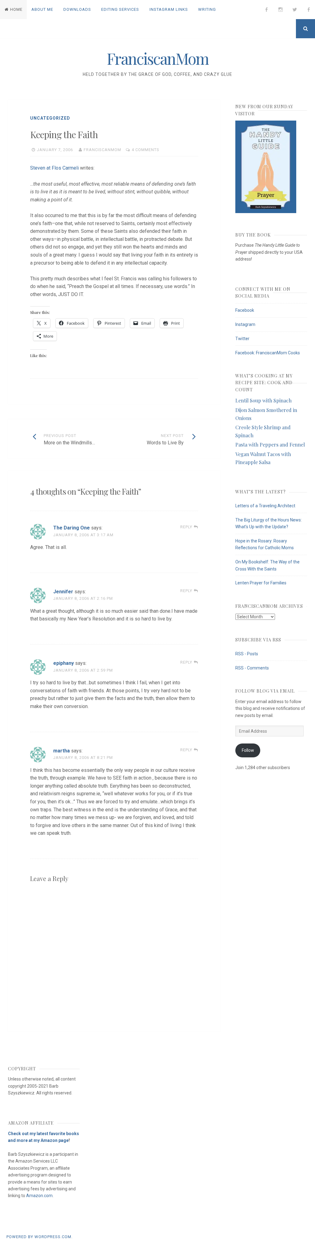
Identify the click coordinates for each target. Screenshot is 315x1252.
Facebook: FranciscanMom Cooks (267, 352)
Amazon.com (39, 1195)
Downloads (77, 9)
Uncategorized (50, 118)
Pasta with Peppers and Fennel (270, 444)
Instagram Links (169, 9)
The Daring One (71, 528)
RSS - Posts (246, 653)
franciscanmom (102, 149)
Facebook (244, 310)
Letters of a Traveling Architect (265, 505)
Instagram (245, 324)
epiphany (63, 663)
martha (61, 751)
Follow (248, 750)
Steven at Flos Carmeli (54, 168)
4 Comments (145, 149)
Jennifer (63, 592)
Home (16, 9)
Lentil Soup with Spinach (263, 400)
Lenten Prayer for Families (260, 582)
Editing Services (120, 9)
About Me (42, 9)
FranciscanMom (158, 58)
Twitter (242, 338)
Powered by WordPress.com (38, 1236)
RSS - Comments (252, 667)
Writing (207, 9)
